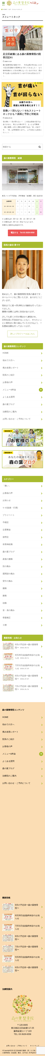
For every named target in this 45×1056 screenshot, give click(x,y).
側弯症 (6, 537)
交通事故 (7, 529)
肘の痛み (7, 566)
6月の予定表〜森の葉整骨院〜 (26, 969)
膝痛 (5, 595)
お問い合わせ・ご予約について (17, 419)
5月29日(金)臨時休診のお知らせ (27, 958)
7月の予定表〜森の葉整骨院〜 (26, 687)
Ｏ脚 (5, 625)
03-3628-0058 (25, 1034)
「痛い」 (7, 486)
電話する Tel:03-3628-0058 (22, 233)
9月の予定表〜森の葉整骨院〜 (26, 646)
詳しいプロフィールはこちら (22, 334)
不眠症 (6, 522)
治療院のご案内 (10, 411)
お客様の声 (8, 382)
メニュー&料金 (9, 389)
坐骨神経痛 (8, 544)
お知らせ (7, 500)
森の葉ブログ (9, 404)
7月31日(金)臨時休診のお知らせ (27, 667)
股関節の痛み (9, 573)
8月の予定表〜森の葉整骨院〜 (26, 677)
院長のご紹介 (9, 375)
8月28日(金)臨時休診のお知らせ (27, 656)
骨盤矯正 (7, 617)
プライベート (9, 515)
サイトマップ (34, 1046)
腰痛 (5, 588)
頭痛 (5, 603)
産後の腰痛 (8, 559)
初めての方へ (9, 360)
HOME (6, 353)
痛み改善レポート (11, 367)
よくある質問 (9, 397)
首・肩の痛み (9, 610)
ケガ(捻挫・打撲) (10, 508)
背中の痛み (8, 581)
